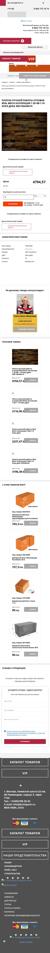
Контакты (9, 912)
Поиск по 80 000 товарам (34, 76)
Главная (4, 82)
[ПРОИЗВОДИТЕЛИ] (29, 72)
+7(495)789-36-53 (20, 801)
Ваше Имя (8, 701)
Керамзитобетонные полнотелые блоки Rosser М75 (25, 647)
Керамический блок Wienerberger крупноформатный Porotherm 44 (25, 517)
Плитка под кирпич (23, 82)
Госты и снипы (12, 908)
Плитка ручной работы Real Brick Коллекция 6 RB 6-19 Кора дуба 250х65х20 (24, 461)
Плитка (12, 82)
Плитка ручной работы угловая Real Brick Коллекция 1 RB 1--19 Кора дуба (24, 401)
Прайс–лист (10, 870)
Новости (9, 897)
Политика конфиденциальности (22, 915)
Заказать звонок (27, 329)
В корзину (13, 204)
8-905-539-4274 (25, 321)
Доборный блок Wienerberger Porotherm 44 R (24, 559)
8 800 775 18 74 (41, 8)
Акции (7, 862)
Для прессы (10, 900)
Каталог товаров (25, 762)
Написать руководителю (13, 52)
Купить (33, 380)
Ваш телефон (9, 710)
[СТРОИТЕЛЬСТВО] (29, 86)
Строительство (12, 873)
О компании (11, 893)
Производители (13, 866)
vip (31, 59)
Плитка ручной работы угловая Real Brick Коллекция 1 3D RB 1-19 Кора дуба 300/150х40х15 (24, 371)
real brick (28, 249)
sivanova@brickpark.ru (25, 324)
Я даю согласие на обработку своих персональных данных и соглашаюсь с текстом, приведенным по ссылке (26, 733)
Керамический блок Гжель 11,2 (23, 602)
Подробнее (25, 362)
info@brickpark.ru (24, 804)
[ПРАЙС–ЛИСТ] (40, 72)
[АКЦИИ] (19, 72)
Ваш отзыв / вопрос (11, 719)
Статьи (7, 904)
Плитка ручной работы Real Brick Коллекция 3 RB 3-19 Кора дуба (24, 431)
